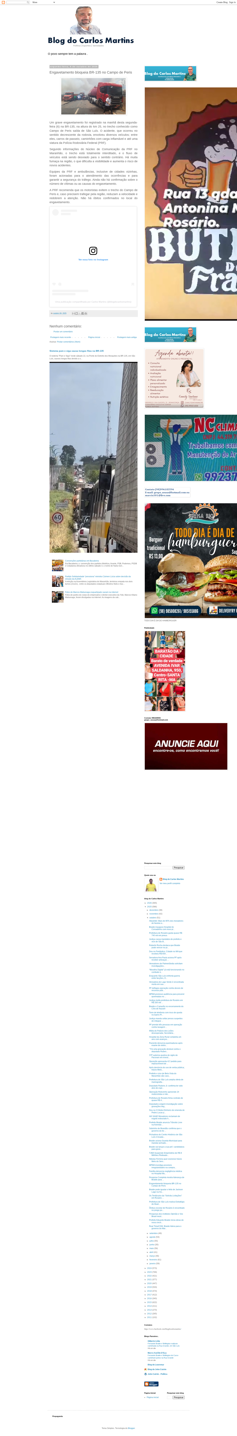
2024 (149, 1268)
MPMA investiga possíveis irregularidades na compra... (162, 1166)
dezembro (154, 910)
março (152, 1256)
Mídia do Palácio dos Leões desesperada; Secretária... (162, 1032)
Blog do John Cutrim (157, 1369)
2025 (149, 907)
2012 (149, 1314)
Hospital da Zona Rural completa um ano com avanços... (165, 1038)
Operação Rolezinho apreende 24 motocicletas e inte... (164, 1093)
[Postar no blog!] (76, 313)
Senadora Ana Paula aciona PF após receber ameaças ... (165, 958)
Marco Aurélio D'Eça (157, 1353)
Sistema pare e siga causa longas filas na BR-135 (76, 351)
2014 (149, 1306)
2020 (149, 1283)
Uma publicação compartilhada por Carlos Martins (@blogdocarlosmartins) (93, 301)
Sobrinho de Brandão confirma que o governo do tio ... (165, 1129)
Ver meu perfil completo (170, 883)
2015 (149, 1302)
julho (151, 1241)
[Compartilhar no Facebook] (82, 313)
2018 (149, 1291)
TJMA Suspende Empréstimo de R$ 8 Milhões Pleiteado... (165, 1154)
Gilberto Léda (154, 1341)
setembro (153, 1233)
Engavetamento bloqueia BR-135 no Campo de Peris (165, 1184)
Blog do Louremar (156, 1365)
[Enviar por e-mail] (73, 313)
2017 (149, 1295)
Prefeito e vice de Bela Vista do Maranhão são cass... (162, 1074)
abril (151, 1252)
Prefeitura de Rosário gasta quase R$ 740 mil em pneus (165, 934)
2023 (149, 1272)
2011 (149, 1317)
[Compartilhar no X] (79, 313)
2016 (149, 1298)
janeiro (152, 1263)
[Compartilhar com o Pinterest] (85, 313)
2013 (149, 1310)
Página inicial (94, 337)
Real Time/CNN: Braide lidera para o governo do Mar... (165, 1227)
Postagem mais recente (60, 337)
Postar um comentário (63, 332)
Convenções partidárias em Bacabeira (82, 561)
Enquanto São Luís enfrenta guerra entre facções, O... (164, 977)
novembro (154, 914)
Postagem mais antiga (127, 337)
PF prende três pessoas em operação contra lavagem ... (165, 1026)
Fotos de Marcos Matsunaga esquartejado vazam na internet (91, 592)
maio (151, 1248)
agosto (152, 1237)
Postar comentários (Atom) (68, 342)
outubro (153, 918)
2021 (149, 1279)
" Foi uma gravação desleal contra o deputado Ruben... (165, 1050)
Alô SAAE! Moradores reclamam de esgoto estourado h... (164, 1117)
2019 (149, 1287)
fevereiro (153, 1260)
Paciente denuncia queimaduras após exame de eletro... (166, 1044)
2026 (149, 903)
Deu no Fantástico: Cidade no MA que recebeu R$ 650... (165, 952)
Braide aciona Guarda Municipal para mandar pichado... (165, 1142)
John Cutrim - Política (157, 1374)
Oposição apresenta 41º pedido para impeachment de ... (165, 1062)
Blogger (131, 1428)
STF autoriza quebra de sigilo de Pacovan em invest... (163, 1056)
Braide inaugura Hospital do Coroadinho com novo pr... (162, 928)
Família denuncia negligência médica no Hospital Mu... (165, 1172)
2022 (149, 1276)
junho (152, 1245)
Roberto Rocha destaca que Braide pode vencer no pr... (164, 946)
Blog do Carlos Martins (173, 879)
